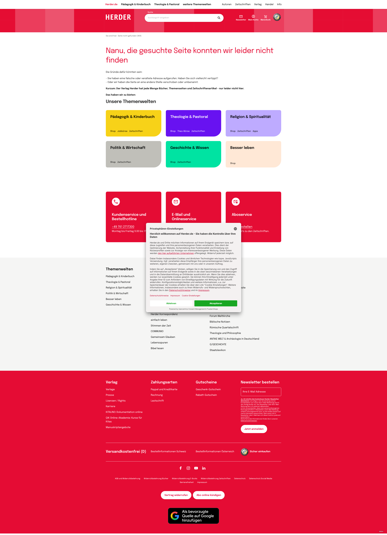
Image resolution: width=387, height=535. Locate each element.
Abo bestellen (242, 226)
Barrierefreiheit (187, 482)
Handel (269, 4)
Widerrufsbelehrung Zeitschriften (216, 479)
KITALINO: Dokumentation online (124, 412)
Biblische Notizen (220, 322)
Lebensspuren (159, 342)
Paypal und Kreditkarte (164, 389)
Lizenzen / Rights (116, 401)
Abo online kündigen (209, 495)
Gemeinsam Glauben (163, 337)
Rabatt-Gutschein (206, 395)
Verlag (258, 4)
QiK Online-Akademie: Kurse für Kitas (124, 420)
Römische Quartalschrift (224, 327)
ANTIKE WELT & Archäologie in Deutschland (234, 339)
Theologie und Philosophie (225, 333)
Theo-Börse (183, 131)
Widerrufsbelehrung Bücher (156, 479)
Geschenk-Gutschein (208, 389)
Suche (150, 12)
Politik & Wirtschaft (127, 148)
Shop (113, 131)
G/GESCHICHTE (218, 344)
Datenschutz (240, 479)
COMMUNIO (157, 331)
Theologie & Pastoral (166, 4)
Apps (255, 131)
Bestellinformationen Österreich (215, 451)
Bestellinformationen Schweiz (168, 451)
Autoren (226, 4)
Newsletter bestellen (260, 382)
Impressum (202, 482)
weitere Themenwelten (197, 4)
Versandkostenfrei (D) (126, 452)
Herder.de (111, 4)
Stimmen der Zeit (161, 326)
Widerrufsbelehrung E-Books (184, 479)
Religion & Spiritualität (250, 117)
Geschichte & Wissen (189, 148)
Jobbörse (122, 131)
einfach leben (159, 320)
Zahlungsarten (164, 382)
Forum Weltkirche (220, 316)
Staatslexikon (218, 350)
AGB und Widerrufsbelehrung (127, 479)
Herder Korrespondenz (164, 314)
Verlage (110, 389)
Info (279, 4)
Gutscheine (206, 382)
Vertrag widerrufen (176, 495)
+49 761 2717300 (123, 226)
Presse (110, 395)
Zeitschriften (242, 4)
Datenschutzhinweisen (249, 421)
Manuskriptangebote (118, 427)
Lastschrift (157, 401)
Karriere (110, 406)
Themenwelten (119, 269)
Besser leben (242, 148)
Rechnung (157, 395)
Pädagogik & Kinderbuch (136, 4)
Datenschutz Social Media (260, 479)
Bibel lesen (157, 348)
